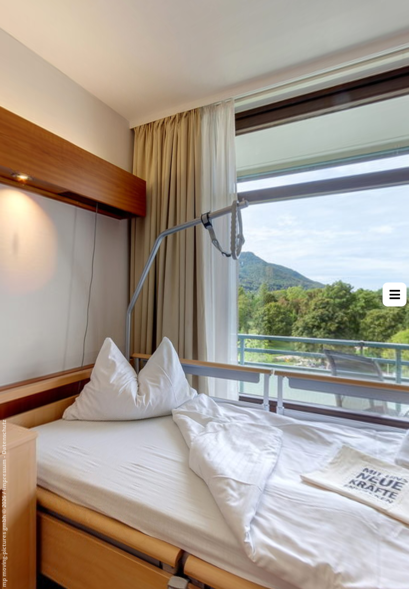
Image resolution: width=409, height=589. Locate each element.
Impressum (3, 474)
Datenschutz (3, 437)
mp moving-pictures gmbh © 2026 (3, 540)
